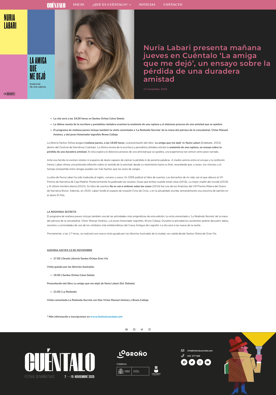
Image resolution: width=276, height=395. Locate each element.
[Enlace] (56, 4)
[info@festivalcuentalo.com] (184, 351)
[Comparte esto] (134, 329)
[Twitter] (192, 362)
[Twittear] (142, 329)
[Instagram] (200, 362)
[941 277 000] (184, 356)
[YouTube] (208, 362)
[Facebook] (184, 362)
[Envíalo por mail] (126, 329)
